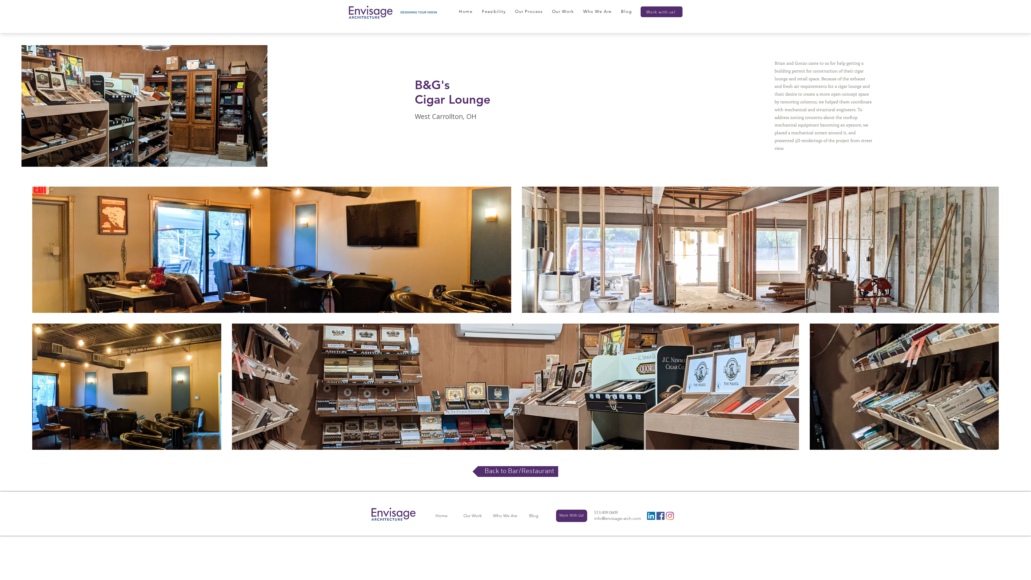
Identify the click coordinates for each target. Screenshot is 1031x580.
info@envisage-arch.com (617, 518)
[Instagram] (670, 516)
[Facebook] (660, 516)
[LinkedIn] (651, 516)
